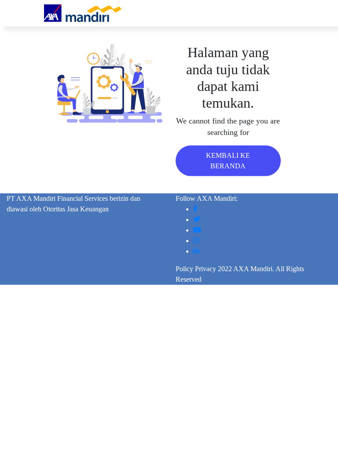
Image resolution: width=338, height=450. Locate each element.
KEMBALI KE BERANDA (228, 160)
